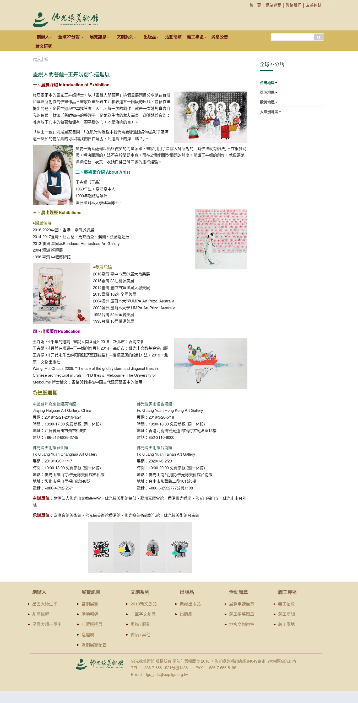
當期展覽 (90, 604)
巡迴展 (88, 634)
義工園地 (286, 624)
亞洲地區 (267, 92)
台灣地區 (267, 82)
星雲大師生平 (44, 604)
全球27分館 (69, 37)
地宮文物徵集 (241, 624)
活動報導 (90, 614)
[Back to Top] (344, 658)
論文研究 (43, 46)
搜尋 (319, 37)
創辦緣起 (40, 614)
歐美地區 (267, 101)
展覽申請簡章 (241, 604)
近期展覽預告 (94, 645)
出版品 (186, 614)
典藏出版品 (190, 604)
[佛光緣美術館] (65, 19)
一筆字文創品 (143, 614)
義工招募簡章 (241, 614)
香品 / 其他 (140, 634)
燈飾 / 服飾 (140, 624)
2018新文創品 (144, 604)
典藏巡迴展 (92, 624)
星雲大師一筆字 (47, 624)
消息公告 (219, 37)
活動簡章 (173, 37)
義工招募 (286, 604)
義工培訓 (286, 614)
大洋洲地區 (269, 111)
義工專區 (195, 37)
